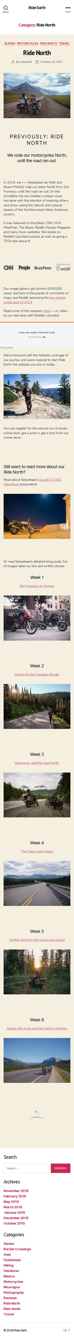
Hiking (8, 1265)
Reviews (10, 1298)
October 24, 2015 (51, 62)
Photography (14, 1292)
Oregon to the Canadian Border (37, 674)
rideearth (26, 62)
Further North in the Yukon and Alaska (37, 940)
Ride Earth (37, 8)
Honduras (11, 1271)
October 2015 (14, 1223)
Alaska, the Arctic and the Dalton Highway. (37, 1028)
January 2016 (14, 1212)
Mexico (9, 1276)
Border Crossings (17, 1249)
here (47, 311)
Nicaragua (12, 1287)
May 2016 (11, 1202)
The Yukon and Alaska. (37, 851)
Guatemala (12, 1260)
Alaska (9, 43)
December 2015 (16, 1218)
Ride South (12, 1309)
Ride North (48, 43)
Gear (7, 1254)
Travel (64, 43)
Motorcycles (28, 43)
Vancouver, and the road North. (37, 763)
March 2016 (13, 1207)
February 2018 (15, 1196)
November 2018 (16, 1191)
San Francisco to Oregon (37, 586)
